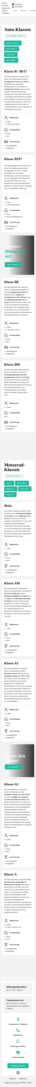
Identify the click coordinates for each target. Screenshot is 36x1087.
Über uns (23, 10)
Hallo (15, 10)
